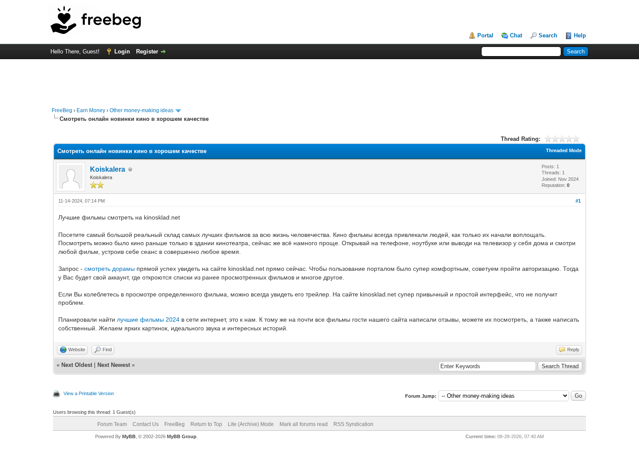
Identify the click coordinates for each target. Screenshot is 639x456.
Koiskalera (107, 169)
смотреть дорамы (109, 268)
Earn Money (91, 110)
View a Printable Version (88, 393)
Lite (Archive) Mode (251, 424)
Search (548, 35)
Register (147, 51)
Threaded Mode (564, 150)
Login (122, 51)
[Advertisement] (319, 78)
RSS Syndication (353, 424)
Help (580, 35)
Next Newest (113, 365)
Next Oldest (76, 365)
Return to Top (206, 424)
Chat (516, 35)
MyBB (129, 436)
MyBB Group (181, 436)
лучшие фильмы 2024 (148, 319)
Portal (485, 35)
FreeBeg (62, 110)
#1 (578, 200)
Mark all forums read (304, 424)
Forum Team (112, 424)
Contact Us (146, 424)
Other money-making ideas (141, 110)
